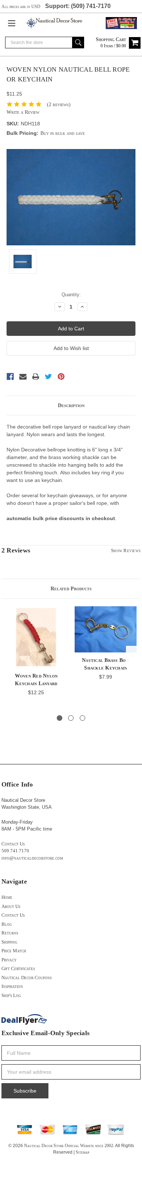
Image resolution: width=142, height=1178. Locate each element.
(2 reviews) (59, 104)
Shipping (9, 942)
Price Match (13, 950)
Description (71, 405)
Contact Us (13, 844)
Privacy (9, 959)
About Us (10, 906)
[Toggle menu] (11, 23)
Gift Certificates (18, 968)
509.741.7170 (15, 850)
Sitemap (82, 1152)
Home (6, 897)
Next (133, 657)
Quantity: (71, 294)
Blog (6, 924)
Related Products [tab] (71, 588)
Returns (9, 933)
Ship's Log (11, 995)
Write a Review (23, 112)
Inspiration (12, 986)
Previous (8, 657)
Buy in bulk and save (62, 133)
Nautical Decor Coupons (26, 977)
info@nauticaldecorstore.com (32, 858)
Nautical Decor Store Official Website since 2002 (68, 1145)
